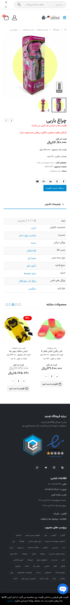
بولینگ (21, 541)
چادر (54, 578)
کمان (15, 578)
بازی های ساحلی (34, 541)
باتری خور (31, 266)
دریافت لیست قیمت (55, 188)
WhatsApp (37, 467)
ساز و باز (54, 559)
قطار (55, 566)
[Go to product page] (51, 329)
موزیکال (23, 281)
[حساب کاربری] (14, 17)
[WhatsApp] (6, 7)
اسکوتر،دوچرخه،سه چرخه (55, 541)
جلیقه (42, 553)
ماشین (46, 566)
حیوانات (24, 553)
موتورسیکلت (60, 572)
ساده (33, 243)
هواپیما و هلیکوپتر (24, 572)
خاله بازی (13, 553)
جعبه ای (32, 258)
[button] (63, 18)
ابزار (45, 535)
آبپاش (62, 535)
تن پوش (20, 547)
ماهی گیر (36, 566)
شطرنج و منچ (42, 559)
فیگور (63, 566)
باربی (33, 228)
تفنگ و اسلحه (33, 547)
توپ (11, 547)
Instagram (54, 467)
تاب (63, 547)
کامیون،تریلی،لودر (28, 578)
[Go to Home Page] (65, 30)
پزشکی (62, 578)
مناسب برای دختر (27, 235)
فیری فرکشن (18, 559)
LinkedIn (50, 181)
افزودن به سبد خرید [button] (50, 384)
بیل (13, 541)
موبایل (17, 566)
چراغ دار (32, 281)
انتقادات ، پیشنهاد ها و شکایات (53, 519)
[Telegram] (6, 2)
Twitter (57, 181)
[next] (6, 120)
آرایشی (53, 535)
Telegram (45, 467)
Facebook (63, 181)
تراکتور (45, 547)
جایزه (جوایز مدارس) (57, 553)
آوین (23, 348)
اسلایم (18, 535)
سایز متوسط (30, 273)
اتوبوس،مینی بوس (32, 535)
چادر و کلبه (44, 578)
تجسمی (55, 547)
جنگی (34, 553)
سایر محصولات (55, 171)
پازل (11, 572)
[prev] (11, 120)
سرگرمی (32, 289)
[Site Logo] (51, 18)
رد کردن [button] (10, 601)
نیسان (38, 572)
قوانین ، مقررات (59, 513)
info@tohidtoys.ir (53, 489)
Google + (44, 181)
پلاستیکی (31, 251)
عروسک (30, 559)
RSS (62, 467)
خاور (63, 559)
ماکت (27, 566)
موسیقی (48, 572)
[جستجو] (19, 5)
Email (37, 181)
